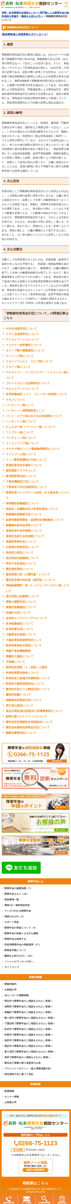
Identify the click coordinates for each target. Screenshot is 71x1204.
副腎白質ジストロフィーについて (26, 716)
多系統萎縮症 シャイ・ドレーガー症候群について (36, 394)
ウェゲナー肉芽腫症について (24, 344)
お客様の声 (10, 989)
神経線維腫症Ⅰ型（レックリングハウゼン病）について (37, 588)
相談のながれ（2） (14, 916)
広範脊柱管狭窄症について (22, 547)
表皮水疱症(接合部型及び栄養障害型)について (34, 710)
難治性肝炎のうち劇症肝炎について (28, 689)
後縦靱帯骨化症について (21, 541)
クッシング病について (19, 355)
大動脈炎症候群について (21, 634)
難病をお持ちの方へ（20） (19, 955)
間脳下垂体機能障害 (18, 650)
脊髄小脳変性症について (21, 601)
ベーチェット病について (21, 437)
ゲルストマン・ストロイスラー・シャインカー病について (37, 375)
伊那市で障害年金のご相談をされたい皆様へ (28, 1034)
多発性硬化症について (19, 629)
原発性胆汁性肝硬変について (24, 530)
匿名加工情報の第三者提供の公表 (22, 1062)
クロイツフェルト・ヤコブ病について (29, 361)
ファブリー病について (19, 432)
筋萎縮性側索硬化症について (24, 514)
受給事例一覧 (11, 899)
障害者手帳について (15, 950)
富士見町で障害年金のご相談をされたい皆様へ (29, 1051)
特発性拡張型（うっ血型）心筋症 (26, 667)
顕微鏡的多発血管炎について (24, 525)
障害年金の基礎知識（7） (18, 888)
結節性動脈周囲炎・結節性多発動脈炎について (35, 519)
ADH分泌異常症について (21, 328)
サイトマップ (11, 967)
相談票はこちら (36, 1183)
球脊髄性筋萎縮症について (22, 503)
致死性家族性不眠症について (24, 645)
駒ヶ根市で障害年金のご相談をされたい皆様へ (29, 1017)
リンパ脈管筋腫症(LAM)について (26, 459)
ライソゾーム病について (21, 454)
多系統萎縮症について (19, 623)
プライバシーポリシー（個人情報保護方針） (28, 1068)
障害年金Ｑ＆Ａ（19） (16, 893)
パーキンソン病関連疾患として (25, 410)
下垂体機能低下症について (22, 481)
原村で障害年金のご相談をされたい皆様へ (27, 1057)
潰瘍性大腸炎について (19, 656)
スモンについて (15, 399)
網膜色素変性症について (21, 732)
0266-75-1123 (37, 1143)
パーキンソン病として (19, 405)
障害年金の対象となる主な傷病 (21, 933)
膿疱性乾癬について (18, 694)
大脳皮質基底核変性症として (24, 639)
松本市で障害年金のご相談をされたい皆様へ (28, 1029)
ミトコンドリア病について (22, 443)
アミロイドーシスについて (22, 339)
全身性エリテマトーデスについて (26, 618)
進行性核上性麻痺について (22, 596)
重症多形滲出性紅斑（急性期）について (30, 579)
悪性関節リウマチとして (21, 470)
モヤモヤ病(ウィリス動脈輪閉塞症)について (33, 448)
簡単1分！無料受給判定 (17, 905)
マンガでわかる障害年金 (17, 910)
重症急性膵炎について (19, 568)
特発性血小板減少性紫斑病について (28, 678)
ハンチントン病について (21, 421)
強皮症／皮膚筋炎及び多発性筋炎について (32, 508)
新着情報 (9, 1091)
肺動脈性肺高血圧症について (24, 700)
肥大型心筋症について (19, 705)
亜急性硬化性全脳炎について (24, 465)
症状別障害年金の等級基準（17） (22, 944)
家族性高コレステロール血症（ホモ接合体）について (37, 495)
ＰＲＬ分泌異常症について (22, 334)
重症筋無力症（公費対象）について (28, 574)
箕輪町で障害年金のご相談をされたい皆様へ (28, 1012)
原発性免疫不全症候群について (25, 536)
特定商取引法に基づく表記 (18, 1074)
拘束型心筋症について (19, 552)
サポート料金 (11, 922)
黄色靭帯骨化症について (21, 476)
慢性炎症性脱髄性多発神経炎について (29, 721)
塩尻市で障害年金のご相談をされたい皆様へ (28, 1040)
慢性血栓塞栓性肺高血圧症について (28, 727)
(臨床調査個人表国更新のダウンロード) (24, 34)
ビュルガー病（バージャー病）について (30, 426)
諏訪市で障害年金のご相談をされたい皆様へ (28, 1046)
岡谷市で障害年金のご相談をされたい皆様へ (28, 1000)
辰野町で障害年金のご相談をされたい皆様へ (28, 1006)
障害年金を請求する (15, 939)
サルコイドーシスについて (22, 388)
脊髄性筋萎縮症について (21, 607)
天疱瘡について (15, 661)
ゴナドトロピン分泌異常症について (28, 383)
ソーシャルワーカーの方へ (18, 961)
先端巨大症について (18, 612)
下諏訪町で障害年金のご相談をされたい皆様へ (29, 1023)
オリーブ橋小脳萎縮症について (25, 350)
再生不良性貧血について (21, 563)
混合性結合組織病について (22, 558)
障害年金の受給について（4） (20, 927)
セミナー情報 (11, 1096)
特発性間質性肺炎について (22, 672)
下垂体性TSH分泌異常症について (26, 486)
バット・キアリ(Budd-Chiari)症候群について (34, 415)
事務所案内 (10, 984)
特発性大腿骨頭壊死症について (25, 683)
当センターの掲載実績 (16, 995)
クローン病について (18, 366)
